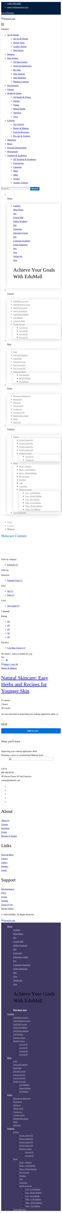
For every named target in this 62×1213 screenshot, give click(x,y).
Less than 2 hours (16, 648)
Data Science (12, 58)
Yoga (15, 117)
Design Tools (18, 43)
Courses (10, 526)
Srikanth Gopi (14, 580)
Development (13, 85)
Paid (10, 595)
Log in (4, 13)
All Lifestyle (18, 124)
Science (16, 179)
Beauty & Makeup (21, 128)
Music (9, 144)
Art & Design (13, 35)
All (10, 591)
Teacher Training (20, 183)
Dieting (16, 101)
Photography (12, 152)
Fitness (16, 105)
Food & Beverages (21, 132)
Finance (10, 89)
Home (9, 522)
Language (17, 167)
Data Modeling (19, 78)
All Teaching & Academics (24, 159)
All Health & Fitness (22, 97)
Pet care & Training (21, 136)
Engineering (18, 163)
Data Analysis (19, 74)
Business (10, 54)
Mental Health (19, 109)
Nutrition (17, 113)
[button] (37, 286)
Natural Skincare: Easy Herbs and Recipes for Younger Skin (24, 684)
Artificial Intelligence (22, 66)
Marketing (11, 140)
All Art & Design (20, 39)
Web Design (18, 50)
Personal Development (16, 148)
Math (15, 171)
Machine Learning (21, 82)
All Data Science (20, 62)
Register (10, 13)
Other (15, 175)
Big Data (17, 70)
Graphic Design (19, 46)
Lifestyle (11, 120)
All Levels (13, 606)
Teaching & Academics (17, 155)
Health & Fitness (14, 93)
